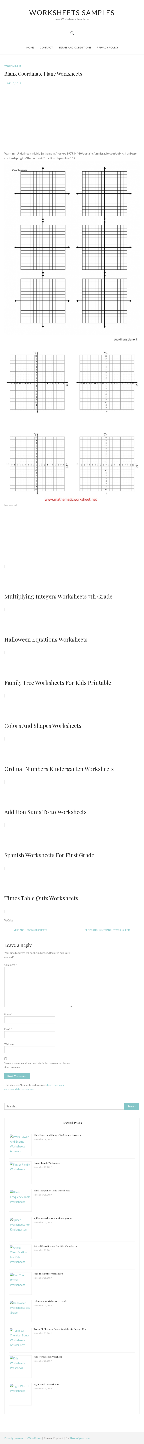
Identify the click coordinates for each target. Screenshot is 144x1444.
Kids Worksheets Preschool (48, 1356)
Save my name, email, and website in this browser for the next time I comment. (37, 1065)
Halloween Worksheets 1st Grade (50, 1301)
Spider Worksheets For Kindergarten (53, 1218)
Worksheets (13, 65)
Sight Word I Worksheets (46, 1384)
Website (9, 1044)
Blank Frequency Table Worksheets (52, 1190)
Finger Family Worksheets (47, 1162)
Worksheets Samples (72, 12)
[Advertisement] (72, 115)
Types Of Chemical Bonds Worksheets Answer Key (60, 1328)
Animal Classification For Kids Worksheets (55, 1245)
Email (8, 1029)
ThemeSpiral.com (79, 1438)
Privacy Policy (107, 47)
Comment (10, 964)
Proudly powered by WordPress (23, 1438)
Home (30, 47)
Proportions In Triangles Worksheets (107, 930)
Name (8, 1014)
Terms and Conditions (74, 47)
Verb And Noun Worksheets (30, 930)
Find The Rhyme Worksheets (48, 1273)
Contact (46, 47)
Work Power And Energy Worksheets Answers (57, 1135)
